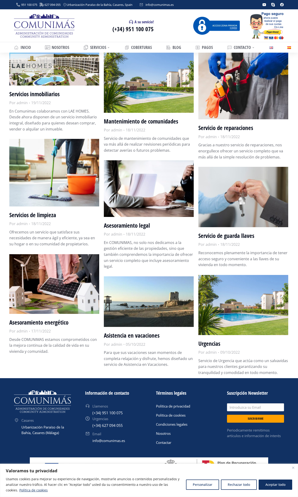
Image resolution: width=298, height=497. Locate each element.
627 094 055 (52, 5)
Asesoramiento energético (38, 322)
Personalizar (202, 484)
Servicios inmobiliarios (34, 94)
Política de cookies (33, 490)
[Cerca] (293, 467)
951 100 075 (29, 5)
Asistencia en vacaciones (131, 335)
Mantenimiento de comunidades (141, 121)
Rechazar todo (239, 484)
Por (18, 102)
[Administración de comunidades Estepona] (42, 401)
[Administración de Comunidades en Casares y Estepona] (44, 26)
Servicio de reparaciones (225, 128)
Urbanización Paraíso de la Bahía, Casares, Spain (99, 5)
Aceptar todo (275, 484)
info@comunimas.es (160, 5)
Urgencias (209, 343)
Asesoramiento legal (127, 225)
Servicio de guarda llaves (226, 236)
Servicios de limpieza (32, 215)
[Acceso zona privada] (216, 26)
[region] (149, 480)
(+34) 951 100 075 (133, 29)
